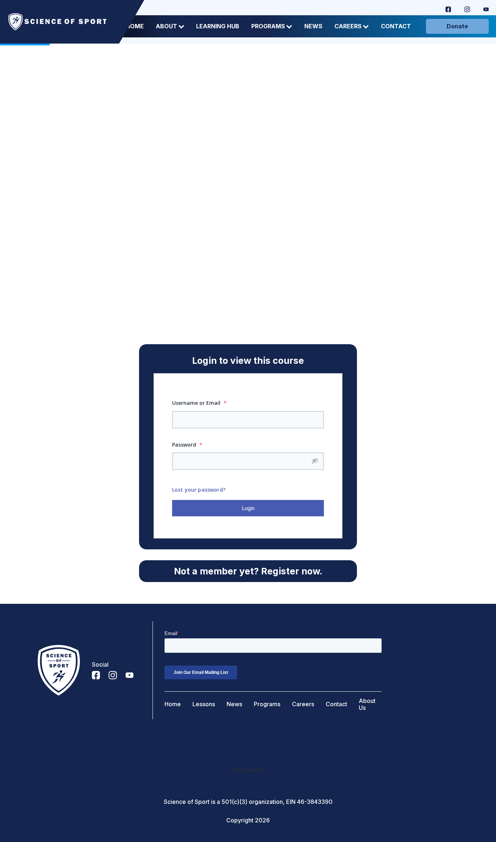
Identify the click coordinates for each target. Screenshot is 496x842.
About (166, 26)
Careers (348, 26)
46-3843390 (315, 801)
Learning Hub (217, 26)
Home (172, 704)
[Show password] (314, 460)
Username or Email (199, 402)
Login (248, 508)
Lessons (203, 704)
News (313, 26)
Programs (268, 26)
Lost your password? (198, 489)
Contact (396, 26)
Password (187, 444)
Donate (457, 26)
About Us (367, 704)
